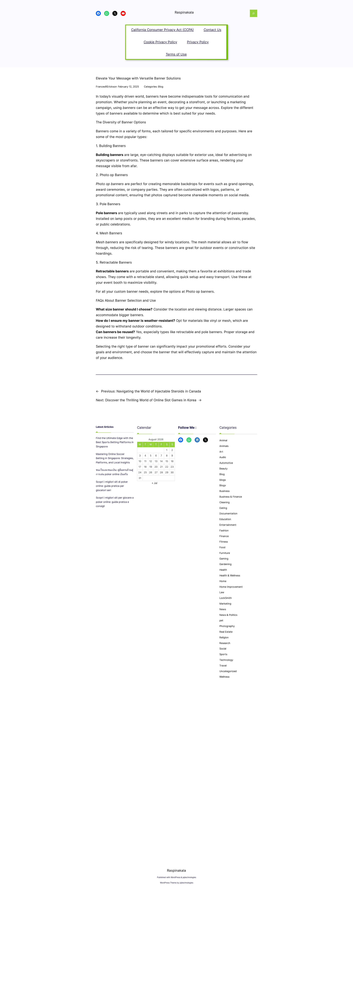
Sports (223, 654)
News (222, 609)
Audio (222, 457)
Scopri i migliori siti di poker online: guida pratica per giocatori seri (112, 486)
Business (224, 491)
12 (150, 461)
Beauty (223, 468)
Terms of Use (176, 54)
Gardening (225, 564)
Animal (223, 440)
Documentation (228, 513)
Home (222, 581)
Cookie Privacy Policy (160, 42)
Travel (223, 665)
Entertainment (227, 524)
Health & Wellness (229, 575)
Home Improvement (231, 586)
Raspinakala (184, 12)
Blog (160, 86)
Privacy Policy (198, 42)
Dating (223, 508)
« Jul (154, 483)
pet (221, 620)
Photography (227, 626)
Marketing (225, 603)
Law (221, 592)
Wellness (224, 676)
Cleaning (224, 502)
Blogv (222, 485)
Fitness (223, 541)
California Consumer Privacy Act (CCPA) (162, 30)
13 (156, 461)
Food (222, 547)
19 (150, 466)
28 (161, 472)
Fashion (224, 530)
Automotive (226, 462)
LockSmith (225, 598)
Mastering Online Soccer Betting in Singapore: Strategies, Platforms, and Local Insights (115, 458)
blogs (222, 479)
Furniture (224, 553)
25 (145, 472)
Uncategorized (228, 671)
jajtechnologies (189, 877)
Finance (224, 536)
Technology (226, 659)
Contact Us (212, 30)
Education (225, 519)
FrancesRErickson (106, 86)
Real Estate (225, 631)
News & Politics (228, 614)
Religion (224, 637)
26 (150, 472)
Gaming (223, 558)
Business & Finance (230, 496)
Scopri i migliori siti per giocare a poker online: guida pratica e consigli (115, 502)
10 (140, 461)
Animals (223, 446)
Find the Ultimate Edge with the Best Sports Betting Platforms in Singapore (115, 442)
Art (221, 451)
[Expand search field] (253, 13)
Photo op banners (200, 291)
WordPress (175, 877)
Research (224, 643)
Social (222, 648)
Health (223, 569)
